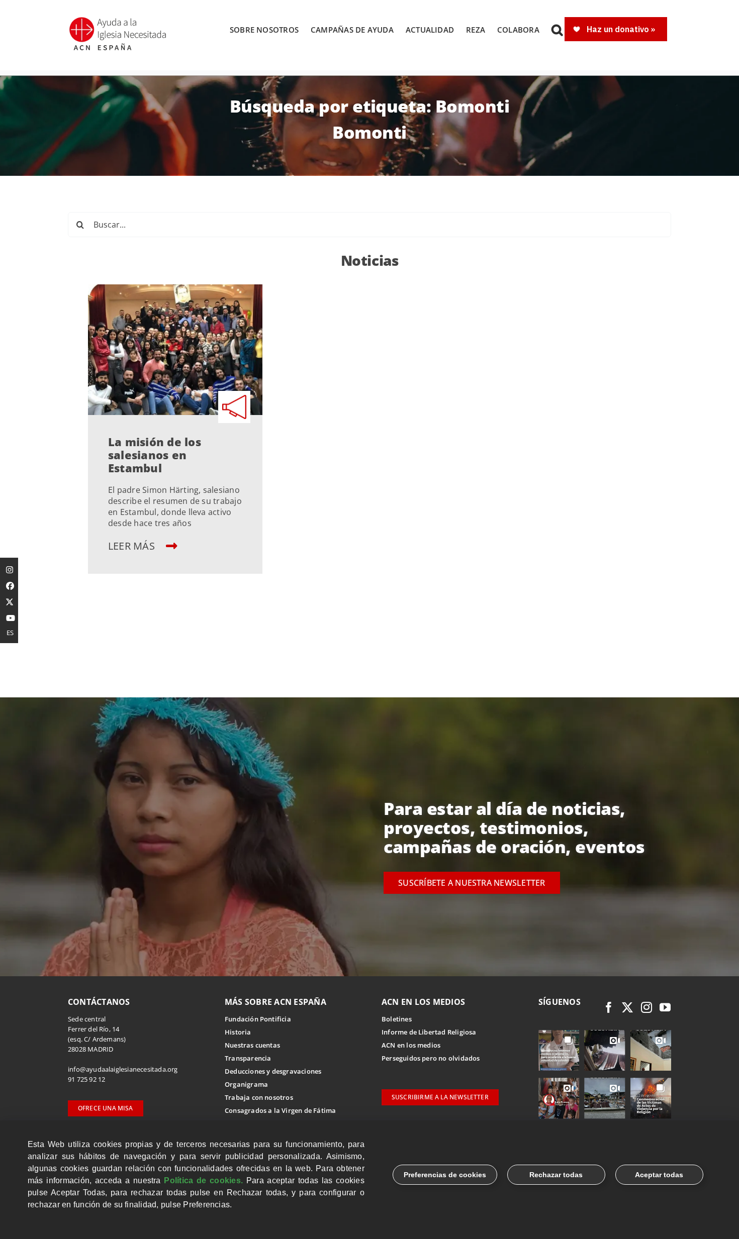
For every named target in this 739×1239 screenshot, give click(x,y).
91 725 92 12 (86, 1079)
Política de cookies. (203, 1180)
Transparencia (248, 1058)
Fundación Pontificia (258, 1018)
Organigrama (246, 1084)
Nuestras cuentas (252, 1045)
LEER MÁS (132, 546)
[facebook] (608, 1007)
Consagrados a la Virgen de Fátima (280, 1110)
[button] (557, 30)
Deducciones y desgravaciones (273, 1071)
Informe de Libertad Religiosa (429, 1032)
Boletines (397, 1018)
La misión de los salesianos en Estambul (154, 454)
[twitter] (627, 1007)
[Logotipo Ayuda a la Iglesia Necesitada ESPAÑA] (118, 20)
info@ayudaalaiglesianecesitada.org (123, 1069)
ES (10, 632)
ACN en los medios (411, 1045)
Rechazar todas (556, 1175)
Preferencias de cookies (445, 1175)
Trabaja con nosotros (259, 1097)
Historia (238, 1032)
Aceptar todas (659, 1175)
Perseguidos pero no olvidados (431, 1058)
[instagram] (646, 1007)
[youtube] (665, 1007)
